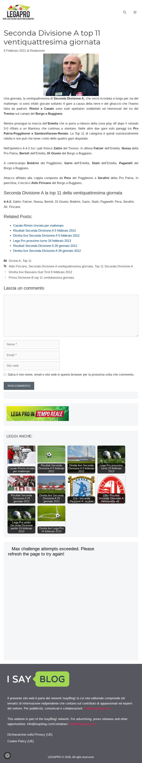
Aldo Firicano (18, 266)
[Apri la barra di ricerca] (124, 12)
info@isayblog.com (97, 708)
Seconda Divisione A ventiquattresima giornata (61, 266)
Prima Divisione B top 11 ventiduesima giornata (41, 277)
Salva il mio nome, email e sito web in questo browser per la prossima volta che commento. (71, 374)
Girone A (15, 261)
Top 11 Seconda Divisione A (114, 266)
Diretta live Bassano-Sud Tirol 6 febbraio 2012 (40, 272)
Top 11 (27, 261)
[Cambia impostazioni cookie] (7, 755)
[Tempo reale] (71, 414)
